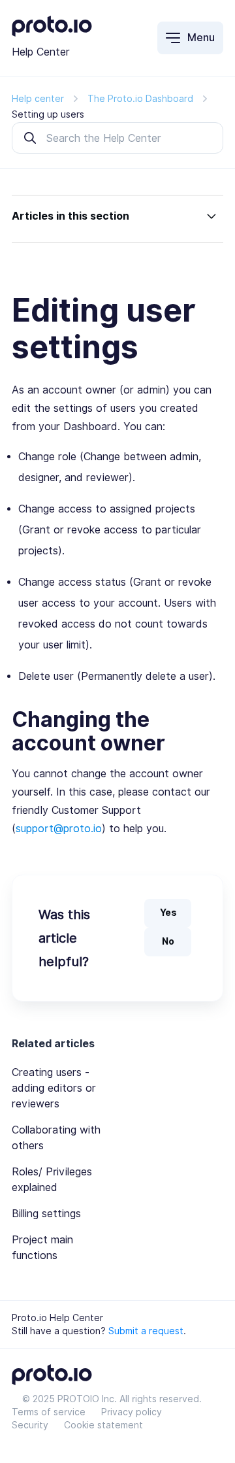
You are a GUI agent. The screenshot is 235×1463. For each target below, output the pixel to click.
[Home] (52, 33)
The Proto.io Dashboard (140, 98)
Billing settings (46, 1213)
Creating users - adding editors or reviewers (54, 1088)
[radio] (167, 913)
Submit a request (145, 1331)
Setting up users (48, 114)
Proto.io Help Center (57, 1318)
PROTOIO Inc (85, 1399)
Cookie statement (103, 1425)
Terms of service (49, 1412)
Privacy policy (131, 1412)
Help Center (41, 52)
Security (30, 1425)
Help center (38, 98)
